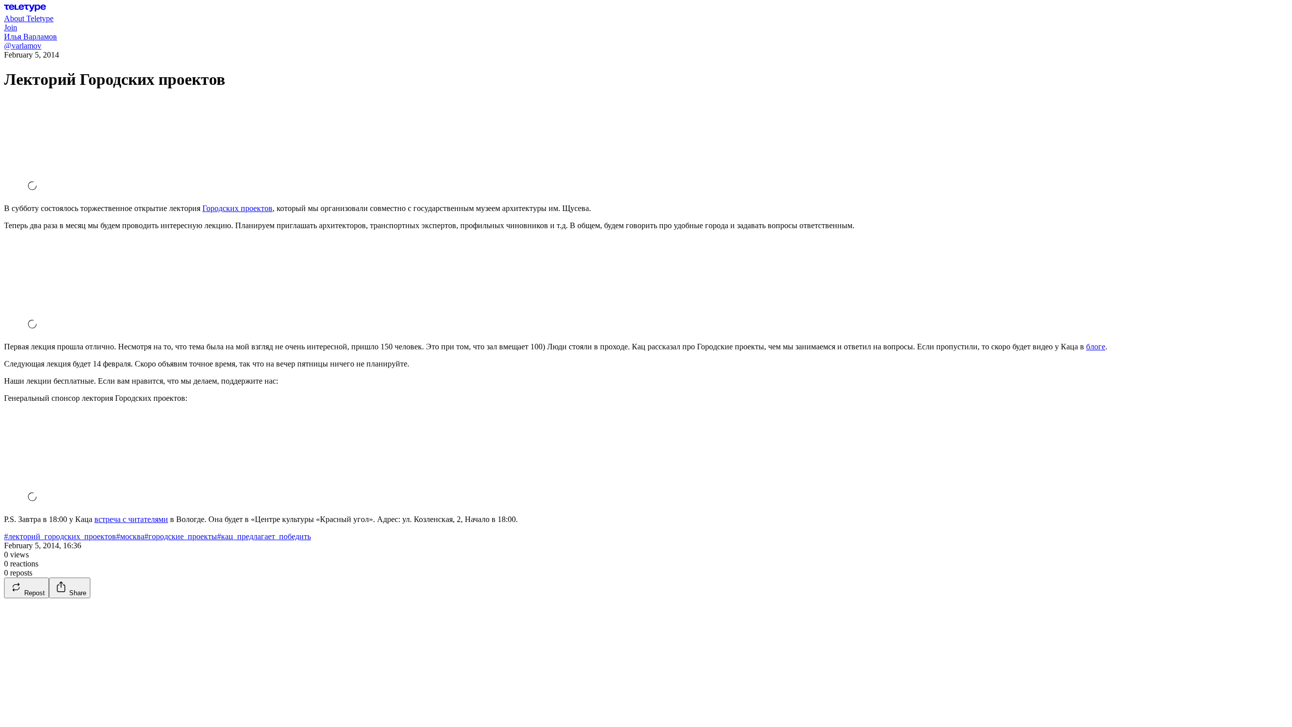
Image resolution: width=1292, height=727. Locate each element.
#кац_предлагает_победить (264, 536)
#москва (130, 536)
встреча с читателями (131, 519)
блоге (1095, 346)
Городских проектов (237, 208)
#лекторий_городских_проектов (60, 536)
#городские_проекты (180, 536)
